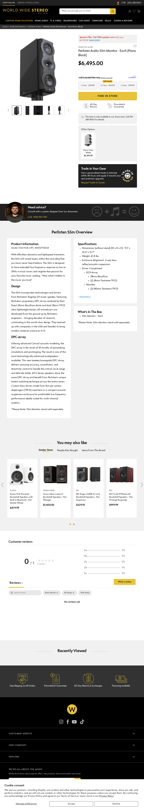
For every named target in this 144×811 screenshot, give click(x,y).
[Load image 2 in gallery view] (27, 110)
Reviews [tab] (16, 583)
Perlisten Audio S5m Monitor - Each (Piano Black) (63, 27)
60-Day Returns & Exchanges (88, 686)
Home (5, 27)
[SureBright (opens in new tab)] (133, 77)
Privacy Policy (106, 796)
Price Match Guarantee (55, 686)
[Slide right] (68, 110)
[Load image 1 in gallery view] (16, 110)
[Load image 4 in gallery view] (49, 110)
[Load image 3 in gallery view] (38, 110)
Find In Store (108, 96)
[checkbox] (85, 592)
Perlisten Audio (34, 27)
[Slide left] (8, 110)
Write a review (124, 582)
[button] (138, 11)
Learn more (94, 40)
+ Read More (84, 297)
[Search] (113, 11)
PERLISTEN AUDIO (85, 47)
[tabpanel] (72, 611)
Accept (71, 804)
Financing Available (121, 686)
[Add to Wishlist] (135, 46)
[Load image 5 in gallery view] (59, 110)
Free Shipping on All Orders (22, 686)
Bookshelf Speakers (18, 27)
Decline (116, 804)
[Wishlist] (134, 11)
